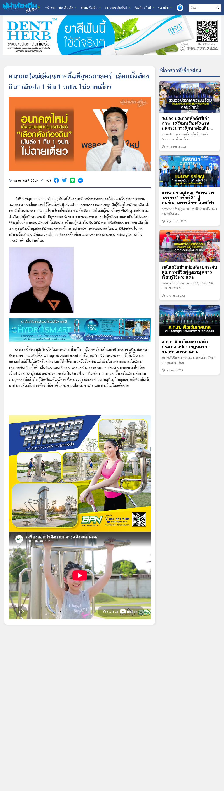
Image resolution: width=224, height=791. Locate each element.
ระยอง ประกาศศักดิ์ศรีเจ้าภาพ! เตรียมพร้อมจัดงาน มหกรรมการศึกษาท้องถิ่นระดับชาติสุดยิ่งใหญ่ (186, 123)
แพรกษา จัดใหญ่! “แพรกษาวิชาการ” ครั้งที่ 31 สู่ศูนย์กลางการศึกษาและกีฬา (188, 198)
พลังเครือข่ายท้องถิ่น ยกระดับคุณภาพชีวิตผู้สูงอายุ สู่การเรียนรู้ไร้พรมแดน (189, 272)
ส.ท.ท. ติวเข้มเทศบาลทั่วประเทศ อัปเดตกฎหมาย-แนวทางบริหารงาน (185, 346)
